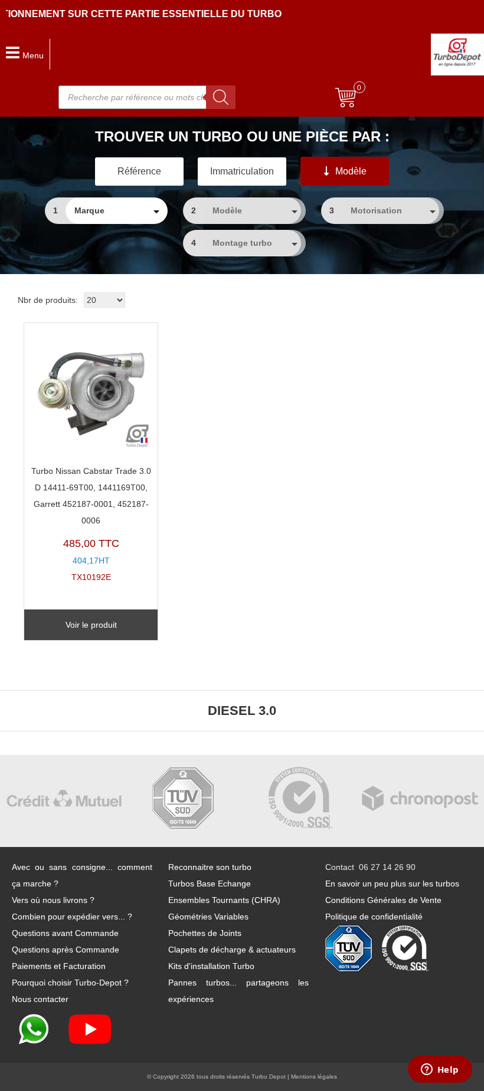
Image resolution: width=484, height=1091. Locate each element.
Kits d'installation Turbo (211, 966)
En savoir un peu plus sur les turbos (392, 883)
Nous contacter (40, 999)
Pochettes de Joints (204, 933)
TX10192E (91, 524)
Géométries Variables (208, 916)
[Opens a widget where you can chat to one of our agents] (439, 1070)
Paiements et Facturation (59, 966)
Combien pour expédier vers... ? (72, 916)
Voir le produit (91, 624)
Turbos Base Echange (209, 883)
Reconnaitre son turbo (209, 867)
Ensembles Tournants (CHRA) (224, 900)
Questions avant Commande (65, 933)
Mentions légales (314, 1076)
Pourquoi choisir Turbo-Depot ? (70, 982)
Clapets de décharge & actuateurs (232, 949)
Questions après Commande (65, 949)
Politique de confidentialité (374, 916)
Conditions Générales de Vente (383, 900)
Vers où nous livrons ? (53, 900)
